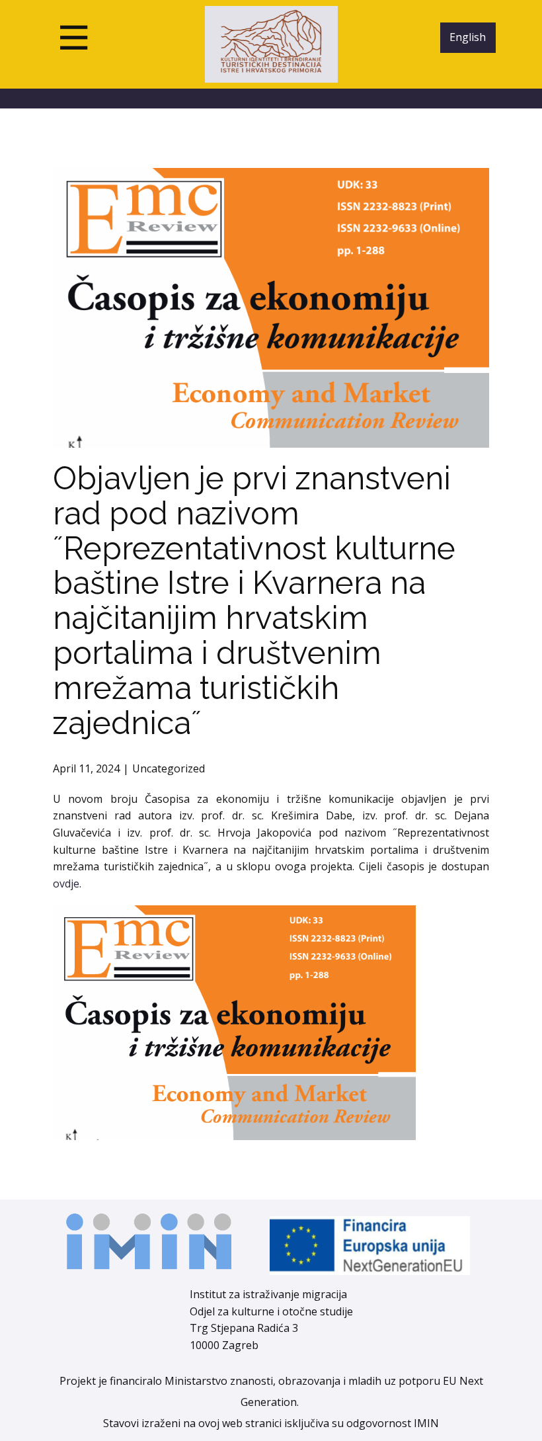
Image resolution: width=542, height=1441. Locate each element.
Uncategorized (168, 768)
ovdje (66, 883)
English (467, 37)
